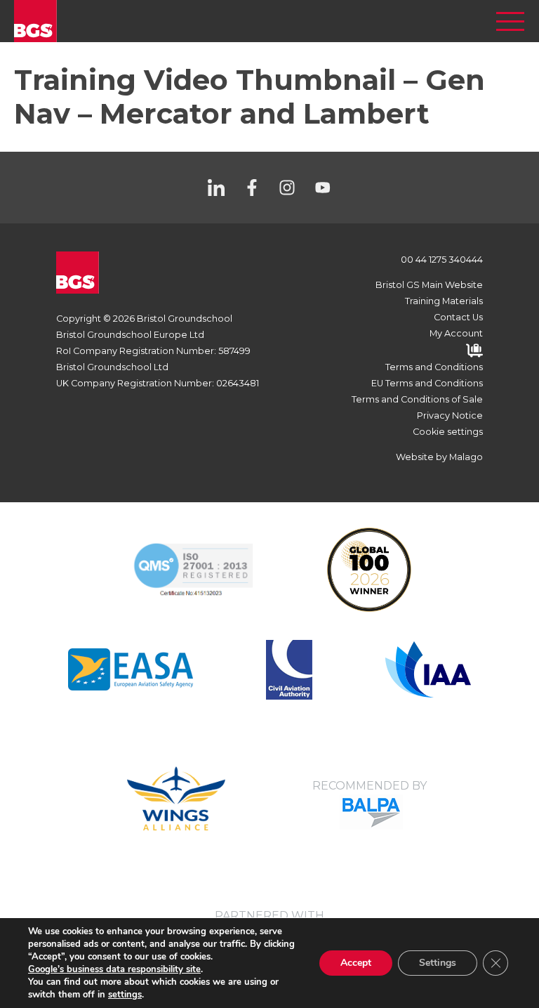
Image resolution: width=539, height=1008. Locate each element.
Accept (355, 962)
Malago (466, 457)
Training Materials (444, 301)
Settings (437, 962)
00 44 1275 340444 (442, 259)
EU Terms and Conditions (427, 383)
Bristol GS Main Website (429, 285)
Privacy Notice (450, 415)
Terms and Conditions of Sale (417, 399)
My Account (456, 333)
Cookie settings (448, 431)
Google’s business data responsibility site (114, 969)
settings (125, 994)
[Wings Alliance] (130, 669)
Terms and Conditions (434, 367)
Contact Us (458, 317)
